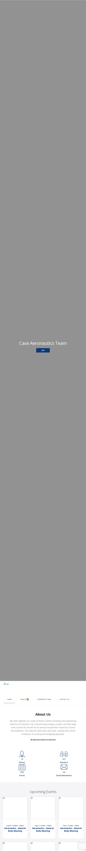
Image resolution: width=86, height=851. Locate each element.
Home (9, 699)
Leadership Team (44, 699)
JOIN (43, 350)
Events (24, 699)
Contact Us (64, 699)
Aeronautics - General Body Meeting (15, 829)
